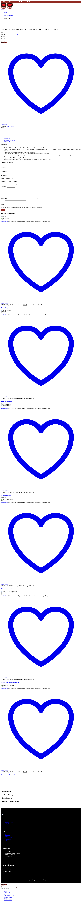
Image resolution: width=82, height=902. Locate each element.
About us (7, 835)
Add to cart (3, 42)
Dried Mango (5, 308)
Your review (4, 198)
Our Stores (7, 839)
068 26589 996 (9, 822)
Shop (6, 836)
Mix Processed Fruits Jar (8, 775)
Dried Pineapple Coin (7, 589)
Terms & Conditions (10, 854)
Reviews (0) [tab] (7, 141)
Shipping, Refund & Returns (12, 853)
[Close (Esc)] (6, 884)
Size (2, 34)
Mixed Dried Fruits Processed (10, 682)
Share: (2, 127)
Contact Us (8, 851)
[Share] (4, 884)
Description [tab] (7, 138)
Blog (6, 840)
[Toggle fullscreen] (3, 884)
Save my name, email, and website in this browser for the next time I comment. (22, 207)
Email (3, 204)
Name (3, 201)
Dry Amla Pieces (6, 495)
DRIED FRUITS (10, 126)
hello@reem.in (8, 823)
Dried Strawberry (6, 401)
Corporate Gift (8, 837)
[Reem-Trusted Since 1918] (7, 8)
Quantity (3, 36)
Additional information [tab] (9, 140)
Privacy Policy (8, 856)
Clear (18, 35)
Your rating (4, 186)
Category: (3, 126)
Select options (4, 221)
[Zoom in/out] (1, 884)
